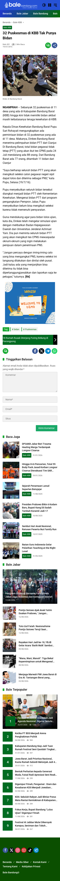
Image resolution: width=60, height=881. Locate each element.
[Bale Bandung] (21, 5)
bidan (16, 329)
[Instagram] (17, 850)
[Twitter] (41, 351)
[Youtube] (23, 850)
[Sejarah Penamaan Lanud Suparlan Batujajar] (11, 490)
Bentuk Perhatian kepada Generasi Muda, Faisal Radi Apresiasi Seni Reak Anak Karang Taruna (35, 773)
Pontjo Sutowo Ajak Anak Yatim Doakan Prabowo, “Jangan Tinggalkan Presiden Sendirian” (35, 612)
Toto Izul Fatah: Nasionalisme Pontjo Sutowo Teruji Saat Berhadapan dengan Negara (34, 628)
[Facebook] (35, 351)
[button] (44, 5)
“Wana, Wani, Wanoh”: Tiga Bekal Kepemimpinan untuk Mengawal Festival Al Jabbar (36, 660)
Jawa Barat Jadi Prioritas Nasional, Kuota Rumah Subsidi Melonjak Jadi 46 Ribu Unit (35, 760)
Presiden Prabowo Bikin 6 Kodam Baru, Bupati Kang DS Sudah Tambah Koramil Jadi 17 (39, 507)
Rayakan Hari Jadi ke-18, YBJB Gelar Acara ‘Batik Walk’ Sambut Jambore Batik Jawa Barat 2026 (35, 644)
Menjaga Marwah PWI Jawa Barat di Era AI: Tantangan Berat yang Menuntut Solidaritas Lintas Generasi (38, 676)
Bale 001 (6, 44)
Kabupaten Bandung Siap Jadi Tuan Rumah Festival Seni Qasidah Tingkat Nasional (35, 748)
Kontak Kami (39, 862)
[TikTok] (30, 850)
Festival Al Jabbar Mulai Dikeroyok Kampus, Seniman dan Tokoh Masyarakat (33, 824)
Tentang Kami (10, 866)
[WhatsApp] (54, 351)
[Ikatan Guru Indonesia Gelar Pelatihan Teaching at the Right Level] (11, 550)
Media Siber (22, 862)
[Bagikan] (54, 45)
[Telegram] (48, 351)
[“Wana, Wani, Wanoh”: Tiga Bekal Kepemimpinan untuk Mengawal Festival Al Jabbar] (9, 661)
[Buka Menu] (50, 5)
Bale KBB (7, 27)
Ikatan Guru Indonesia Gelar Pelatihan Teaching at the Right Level (39, 547)
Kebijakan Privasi (31, 866)
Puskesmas (30, 329)
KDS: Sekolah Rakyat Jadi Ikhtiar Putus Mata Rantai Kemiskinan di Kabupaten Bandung (35, 799)
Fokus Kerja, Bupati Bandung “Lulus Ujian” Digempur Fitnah (34, 811)
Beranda (7, 862)
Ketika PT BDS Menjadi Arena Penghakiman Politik (30, 735)
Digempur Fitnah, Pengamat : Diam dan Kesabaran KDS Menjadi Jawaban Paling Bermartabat (35, 786)
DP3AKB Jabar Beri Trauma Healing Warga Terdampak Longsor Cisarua (36, 447)
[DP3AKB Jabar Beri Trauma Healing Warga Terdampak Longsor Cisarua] (11, 450)
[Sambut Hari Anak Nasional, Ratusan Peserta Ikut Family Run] (11, 530)
